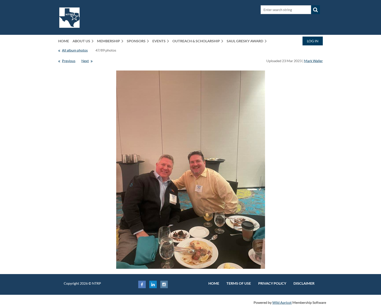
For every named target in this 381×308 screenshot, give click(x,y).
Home (213, 283)
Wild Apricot (282, 302)
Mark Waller (313, 61)
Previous (68, 61)
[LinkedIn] (153, 284)
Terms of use (238, 283)
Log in (312, 41)
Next (85, 61)
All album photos (75, 50)
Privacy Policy (272, 283)
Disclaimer (303, 283)
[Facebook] (142, 284)
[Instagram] (164, 284)
